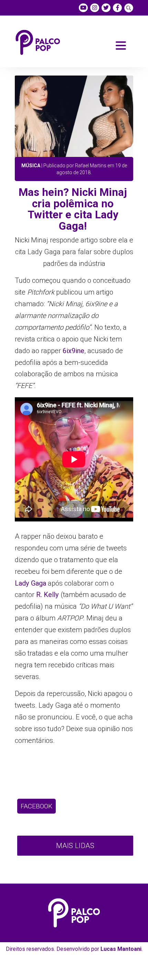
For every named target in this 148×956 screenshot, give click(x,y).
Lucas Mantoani (121, 949)
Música (30, 165)
